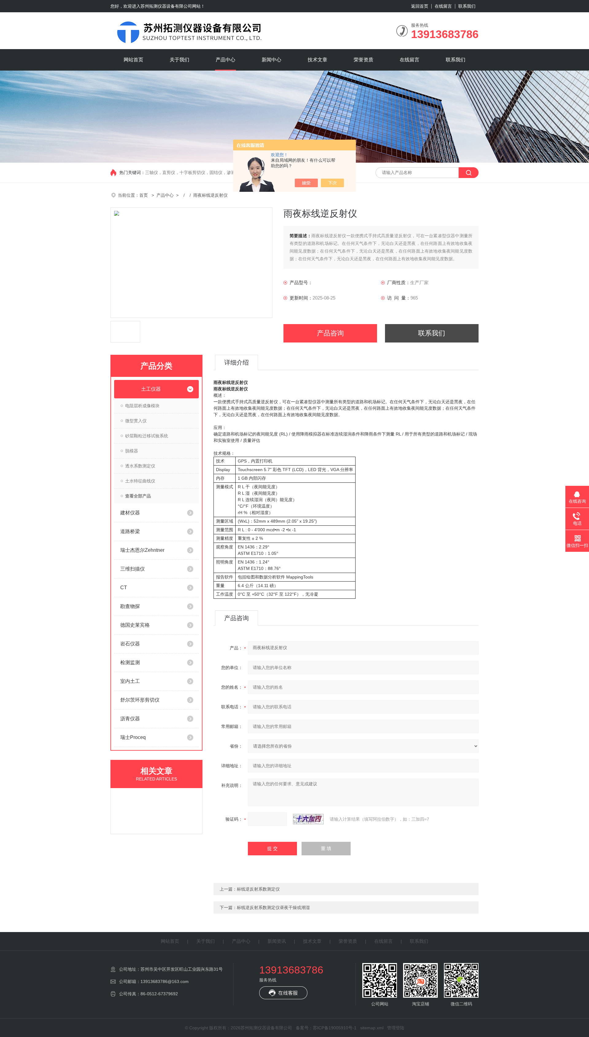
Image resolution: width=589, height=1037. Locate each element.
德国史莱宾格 (135, 625)
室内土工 (130, 681)
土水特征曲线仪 (140, 480)
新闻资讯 (277, 941)
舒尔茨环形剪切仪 (140, 699)
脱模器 (131, 450)
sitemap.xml (371, 1027)
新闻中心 (271, 59)
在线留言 (443, 6)
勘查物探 (130, 606)
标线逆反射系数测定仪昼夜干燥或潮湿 (273, 907)
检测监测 (130, 662)
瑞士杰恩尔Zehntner (142, 550)
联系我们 (466, 6)
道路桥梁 (130, 531)
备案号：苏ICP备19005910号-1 (326, 1027)
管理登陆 (395, 1027)
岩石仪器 (130, 643)
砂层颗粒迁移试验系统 (146, 435)
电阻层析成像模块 (142, 405)
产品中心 (225, 59)
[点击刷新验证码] (308, 819)
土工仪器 (151, 389)
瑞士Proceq (133, 737)
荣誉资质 (363, 59)
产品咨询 (330, 333)
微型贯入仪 (136, 420)
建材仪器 (130, 512)
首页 (144, 195)
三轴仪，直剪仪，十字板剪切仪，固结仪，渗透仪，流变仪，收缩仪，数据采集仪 (222, 172)
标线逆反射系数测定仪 (258, 889)
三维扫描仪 (132, 568)
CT (123, 587)
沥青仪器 (130, 718)
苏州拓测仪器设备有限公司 (166, 6)
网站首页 (133, 59)
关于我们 (179, 59)
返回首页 (419, 6)
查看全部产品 (138, 495)
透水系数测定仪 (140, 465)
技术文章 (317, 59)
